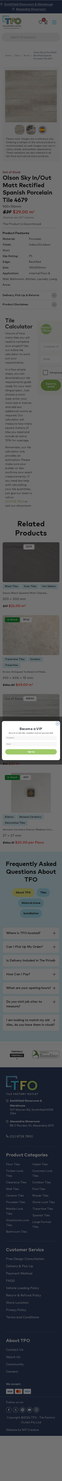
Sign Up (31, 751)
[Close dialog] (57, 723)
